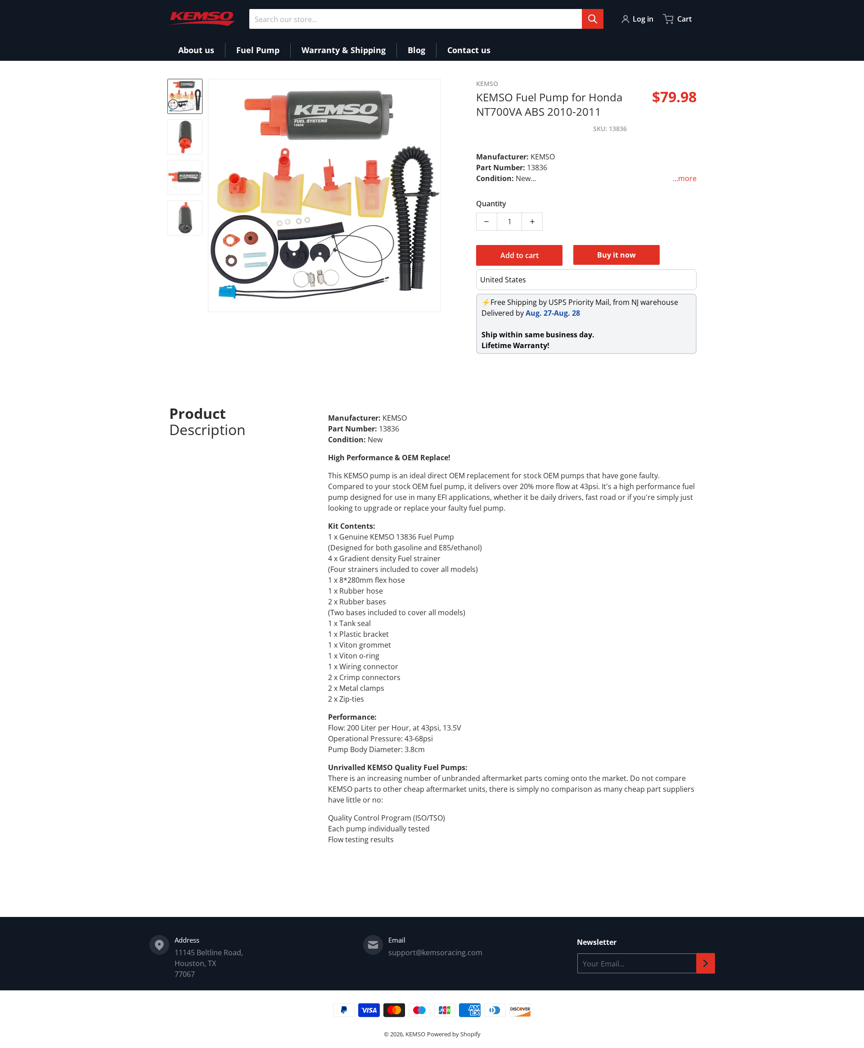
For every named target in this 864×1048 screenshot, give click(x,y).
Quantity (491, 204)
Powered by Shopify (454, 1034)
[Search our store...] (592, 19)
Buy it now (616, 255)
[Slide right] (436, 195)
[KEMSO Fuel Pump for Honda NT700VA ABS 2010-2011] (184, 96)
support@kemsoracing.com (435, 952)
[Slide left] (213, 195)
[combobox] (426, 19)
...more (685, 178)
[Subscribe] (705, 963)
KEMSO (415, 1034)
